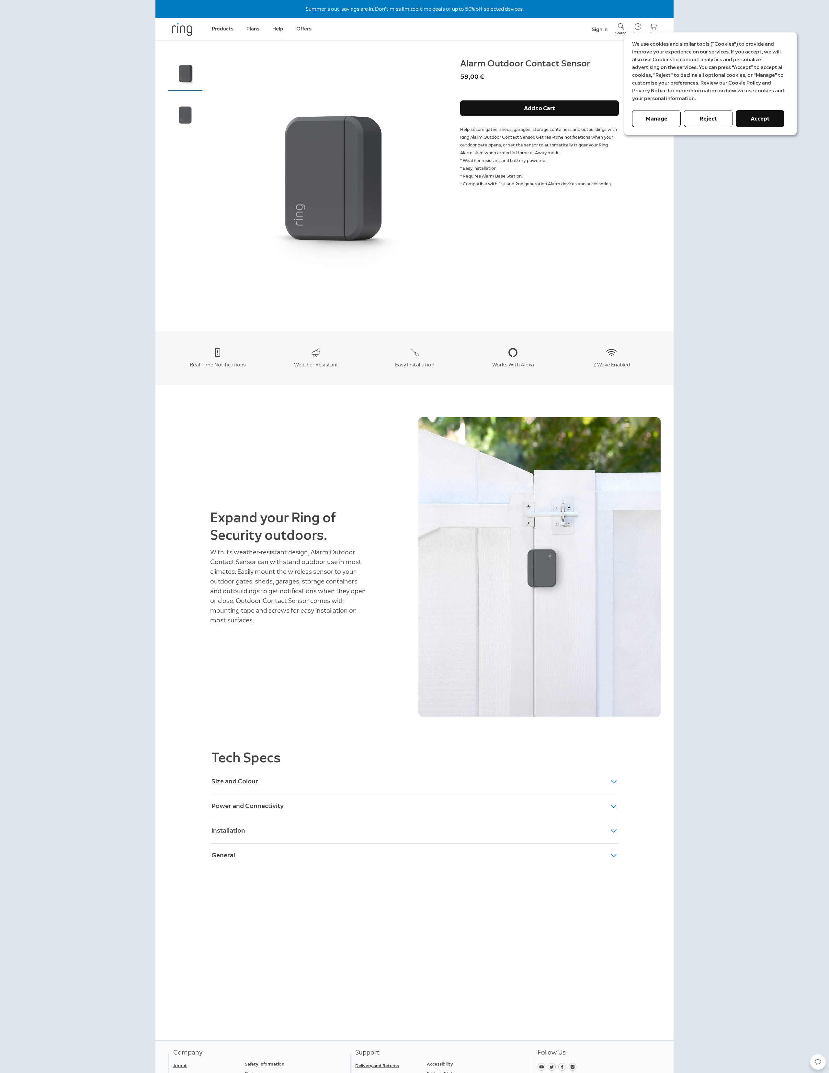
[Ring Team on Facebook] (563, 1066)
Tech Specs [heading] (246, 757)
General (223, 855)
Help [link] (277, 29)
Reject (708, 118)
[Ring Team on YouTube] (543, 1066)
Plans (252, 29)
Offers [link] (304, 29)
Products (222, 29)
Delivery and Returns (377, 1065)
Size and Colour (234, 781)
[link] (278, 1064)
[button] (185, 73)
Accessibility (440, 1064)
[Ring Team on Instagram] (573, 1066)
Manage (656, 118)
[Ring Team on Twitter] (553, 1066)
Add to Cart (539, 108)
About (180, 1065)
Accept (760, 118)
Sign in (600, 29)
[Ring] (182, 29)
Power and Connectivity (247, 806)
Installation (228, 830)
